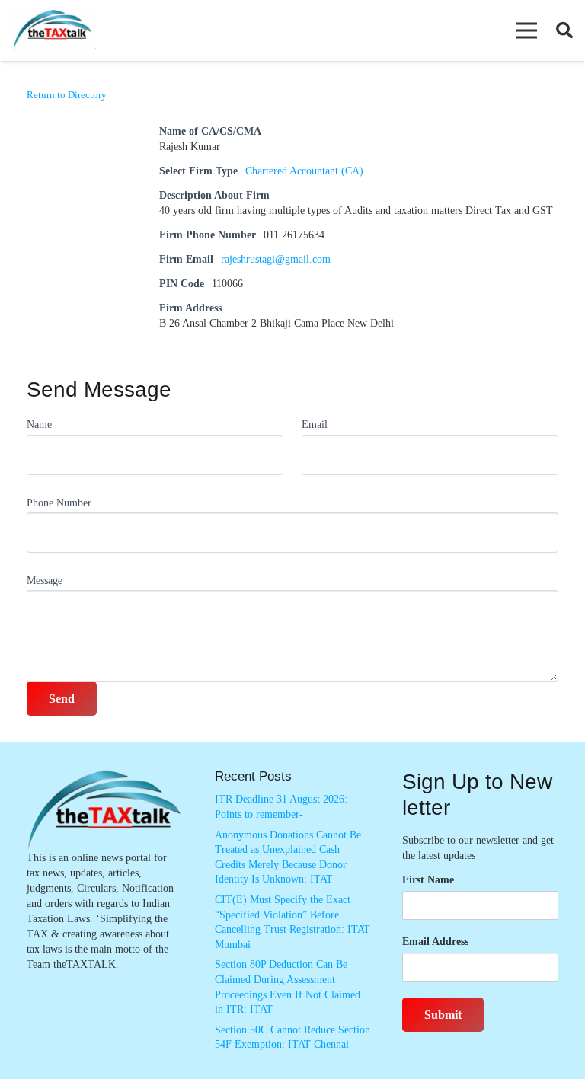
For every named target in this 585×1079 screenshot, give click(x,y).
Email (315, 424)
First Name (428, 880)
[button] (526, 30)
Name (39, 424)
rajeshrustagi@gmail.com (276, 259)
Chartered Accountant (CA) (304, 171)
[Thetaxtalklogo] (53, 31)
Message (44, 580)
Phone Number (59, 503)
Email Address (435, 941)
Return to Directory (67, 95)
